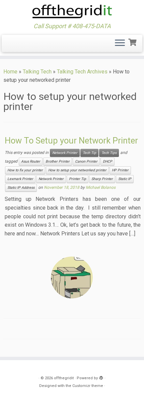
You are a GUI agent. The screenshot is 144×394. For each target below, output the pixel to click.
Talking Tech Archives (82, 71)
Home (10, 71)
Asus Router (30, 161)
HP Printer (120, 170)
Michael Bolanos (101, 187)
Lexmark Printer (20, 179)
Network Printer (64, 153)
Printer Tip (77, 179)
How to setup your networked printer (77, 170)
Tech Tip (89, 153)
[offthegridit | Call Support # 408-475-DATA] (72, 11)
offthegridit (64, 378)
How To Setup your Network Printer (71, 140)
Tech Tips (109, 153)
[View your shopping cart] (133, 41)
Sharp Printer (102, 179)
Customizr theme (87, 386)
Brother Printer (58, 161)
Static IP (124, 179)
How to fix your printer (25, 170)
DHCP (107, 161)
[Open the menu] (120, 44)
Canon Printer (86, 161)
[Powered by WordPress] (101, 377)
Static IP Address (20, 187)
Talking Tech (37, 71)
